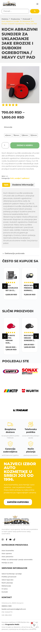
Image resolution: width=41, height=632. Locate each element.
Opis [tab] (6, 185)
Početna (5, 19)
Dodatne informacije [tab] (22, 185)
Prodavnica (15, 19)
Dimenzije (8, 127)
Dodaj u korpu (25, 145)
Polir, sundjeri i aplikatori (19, 178)
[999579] (20, 84)
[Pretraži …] (15, 11)
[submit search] (34, 11)
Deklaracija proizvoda (14, 253)
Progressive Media (12, 624)
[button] (37, 4)
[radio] (8, 135)
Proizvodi (26, 19)
